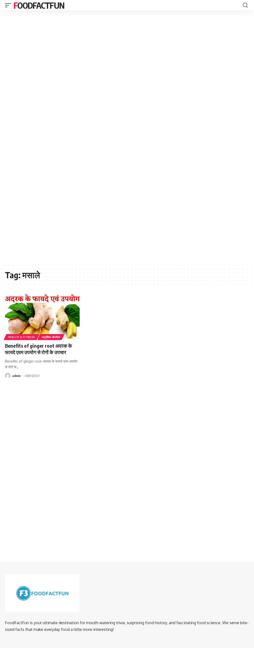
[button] (9, 5)
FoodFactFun (38, 5)
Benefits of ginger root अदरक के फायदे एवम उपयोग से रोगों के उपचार (38, 348)
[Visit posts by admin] (7, 375)
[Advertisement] (127, 50)
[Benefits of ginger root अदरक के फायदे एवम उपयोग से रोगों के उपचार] (42, 316)
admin (16, 376)
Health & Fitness (21, 337)
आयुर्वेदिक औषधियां (51, 337)
